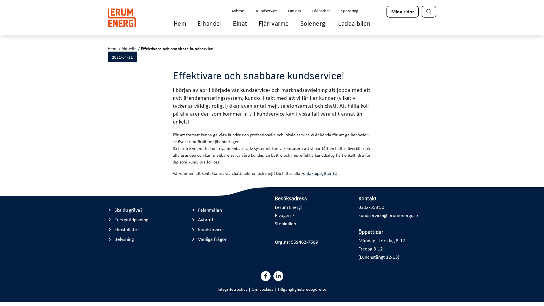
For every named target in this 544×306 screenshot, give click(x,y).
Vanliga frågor (212, 239)
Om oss (294, 10)
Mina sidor (402, 11)
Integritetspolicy (232, 289)
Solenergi (313, 23)
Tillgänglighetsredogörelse (301, 289)
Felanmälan (210, 210)
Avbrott (238, 10)
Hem (180, 23)
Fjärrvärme (274, 23)
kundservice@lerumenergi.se (388, 215)
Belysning (124, 239)
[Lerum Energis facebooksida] (266, 276)
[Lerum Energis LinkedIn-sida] (278, 276)
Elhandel (209, 23)
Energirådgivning (131, 219)
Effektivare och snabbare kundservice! (177, 48)
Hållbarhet (321, 10)
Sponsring (349, 10)
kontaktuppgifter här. (320, 173)
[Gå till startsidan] (122, 17)
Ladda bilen (354, 23)
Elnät (240, 23)
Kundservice (266, 10)
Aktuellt (129, 48)
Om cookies (262, 289)
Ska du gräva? (128, 210)
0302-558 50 (371, 206)
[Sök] (429, 12)
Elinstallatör (126, 229)
